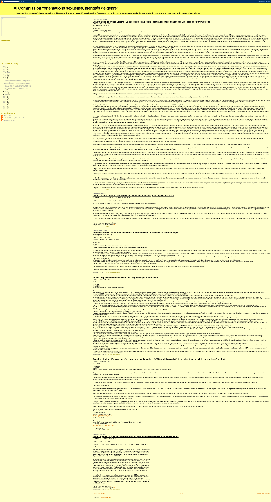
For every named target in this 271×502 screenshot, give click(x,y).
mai (6, 79)
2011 (5, 106)
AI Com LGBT (7, 116)
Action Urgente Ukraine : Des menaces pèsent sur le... (18, 82)
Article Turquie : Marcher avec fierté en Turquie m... (17, 85)
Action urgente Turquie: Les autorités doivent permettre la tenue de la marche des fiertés (136, 436)
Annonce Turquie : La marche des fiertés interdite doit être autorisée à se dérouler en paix (136, 232)
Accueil (181, 493)
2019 (5, 69)
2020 (5, 67)
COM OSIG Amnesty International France (15, 118)
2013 (5, 103)
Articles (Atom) (106, 497)
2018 (5, 71)
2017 (5, 96)
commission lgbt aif (9, 120)
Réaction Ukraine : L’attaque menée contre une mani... (18, 86)
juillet (6, 75)
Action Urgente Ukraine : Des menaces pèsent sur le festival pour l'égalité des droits (133, 195)
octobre (7, 74)
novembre (7, 72)
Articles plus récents (99, 493)
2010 (5, 108)
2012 (5, 104)
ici (117, 223)
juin (6, 77)
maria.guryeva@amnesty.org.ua (102, 416)
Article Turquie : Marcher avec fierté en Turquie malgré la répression (125, 277)
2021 (5, 66)
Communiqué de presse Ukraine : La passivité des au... (18, 80)
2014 (5, 101)
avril (6, 89)
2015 (5, 99)
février (6, 93)
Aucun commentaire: (115, 189)
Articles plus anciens (263, 493)
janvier (6, 94)
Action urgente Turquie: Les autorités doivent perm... (17, 88)
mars (6, 91)
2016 (5, 98)
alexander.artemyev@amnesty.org (103, 425)
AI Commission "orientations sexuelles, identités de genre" (66, 8)
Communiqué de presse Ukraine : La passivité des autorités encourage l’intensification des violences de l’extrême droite (151, 22)
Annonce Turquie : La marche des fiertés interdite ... (17, 83)
